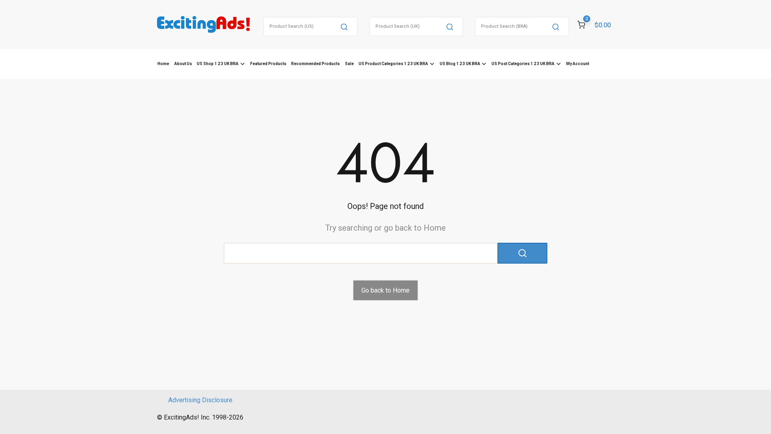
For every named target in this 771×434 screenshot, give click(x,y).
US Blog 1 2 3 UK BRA (460, 63)
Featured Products (268, 63)
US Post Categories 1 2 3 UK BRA (523, 63)
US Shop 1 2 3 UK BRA (218, 63)
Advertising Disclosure (200, 400)
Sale (349, 63)
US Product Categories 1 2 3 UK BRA (393, 63)
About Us (183, 63)
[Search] (344, 26)
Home (163, 63)
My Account (577, 63)
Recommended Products (315, 63)
